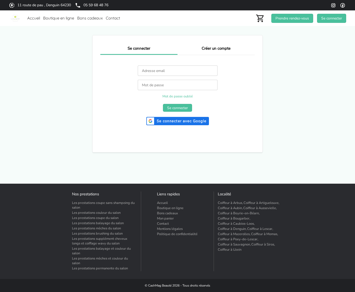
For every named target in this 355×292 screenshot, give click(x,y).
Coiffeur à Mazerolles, (234, 234)
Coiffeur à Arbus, (230, 203)
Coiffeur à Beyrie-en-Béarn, (239, 213)
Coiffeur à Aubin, (230, 208)
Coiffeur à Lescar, (260, 229)
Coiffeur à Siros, (263, 244)
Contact (163, 223)
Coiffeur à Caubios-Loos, (236, 223)
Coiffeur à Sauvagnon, (234, 244)
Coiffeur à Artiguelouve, (261, 203)
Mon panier (165, 218)
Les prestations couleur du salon (96, 212)
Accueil (162, 203)
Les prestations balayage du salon (98, 223)
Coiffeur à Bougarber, (234, 218)
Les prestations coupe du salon (95, 218)
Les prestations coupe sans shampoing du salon (103, 205)
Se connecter (139, 48)
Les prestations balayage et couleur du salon (101, 251)
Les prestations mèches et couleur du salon (100, 261)
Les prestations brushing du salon (97, 233)
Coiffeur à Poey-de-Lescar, (238, 239)
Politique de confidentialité (177, 234)
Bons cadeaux (167, 213)
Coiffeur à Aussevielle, (260, 208)
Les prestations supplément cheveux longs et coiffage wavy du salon (99, 241)
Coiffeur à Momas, (264, 234)
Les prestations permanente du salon (100, 268)
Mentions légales (170, 229)
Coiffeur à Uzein (229, 249)
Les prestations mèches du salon (96, 228)
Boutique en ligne (170, 208)
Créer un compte (216, 48)
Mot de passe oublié (177, 96)
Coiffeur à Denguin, (232, 229)
